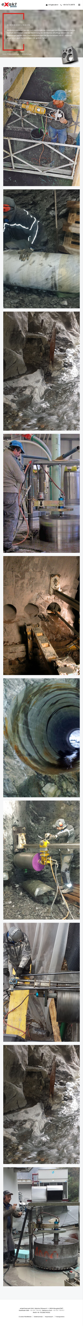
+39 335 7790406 (35, 1310)
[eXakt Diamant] (9, 5)
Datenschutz (38, 1317)
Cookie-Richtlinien (25, 1317)
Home (4, 54)
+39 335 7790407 (58, 1310)
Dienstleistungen (14, 54)
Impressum (49, 1317)
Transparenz (59, 1317)
